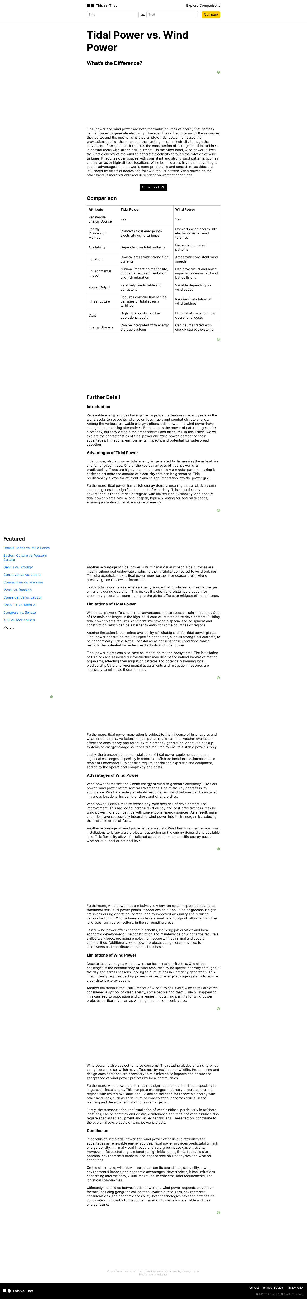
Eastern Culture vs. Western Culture (25, 557)
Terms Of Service (273, 1287)
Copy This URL (153, 187)
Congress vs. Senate (19, 612)
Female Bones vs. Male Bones (26, 548)
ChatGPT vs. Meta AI (19, 605)
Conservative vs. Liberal (22, 575)
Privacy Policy (295, 1287)
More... (8, 627)
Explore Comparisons (203, 5)
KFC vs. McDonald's (19, 620)
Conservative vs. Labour (22, 597)
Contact (254, 1287)
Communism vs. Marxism (23, 582)
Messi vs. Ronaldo (17, 590)
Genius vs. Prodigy (18, 567)
